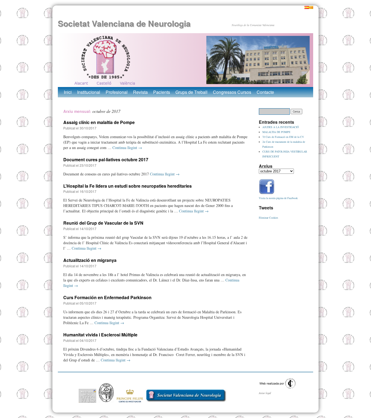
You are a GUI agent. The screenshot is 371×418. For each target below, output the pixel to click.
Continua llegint (127, 147)
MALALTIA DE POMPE (276, 132)
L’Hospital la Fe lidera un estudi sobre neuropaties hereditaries (127, 186)
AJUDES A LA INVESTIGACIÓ (280, 127)
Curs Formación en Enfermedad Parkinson (107, 297)
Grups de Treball (191, 92)
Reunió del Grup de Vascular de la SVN (103, 223)
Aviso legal (265, 393)
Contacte (265, 92)
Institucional (88, 92)
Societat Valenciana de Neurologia (124, 23)
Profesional (117, 92)
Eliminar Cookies (268, 217)
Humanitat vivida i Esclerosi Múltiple (100, 335)
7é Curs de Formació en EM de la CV (283, 137)
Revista (140, 92)
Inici (68, 92)
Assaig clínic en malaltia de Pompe (99, 122)
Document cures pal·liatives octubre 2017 (105, 159)
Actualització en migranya (90, 260)
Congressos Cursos (232, 92)
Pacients (161, 92)
